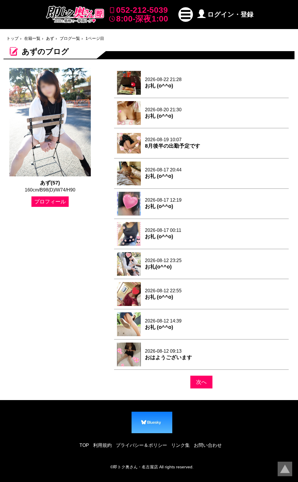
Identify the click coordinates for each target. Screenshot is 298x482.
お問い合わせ (208, 445)
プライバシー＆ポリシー (141, 445)
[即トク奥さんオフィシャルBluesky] (151, 422)
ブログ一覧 (70, 38)
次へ (201, 382)
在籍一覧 (32, 38)
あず (50, 38)
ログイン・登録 (230, 14)
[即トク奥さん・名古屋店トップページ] (75, 14)
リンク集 (180, 445)
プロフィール (50, 202)
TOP (84, 445)
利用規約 (102, 445)
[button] (185, 14)
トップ (12, 38)
